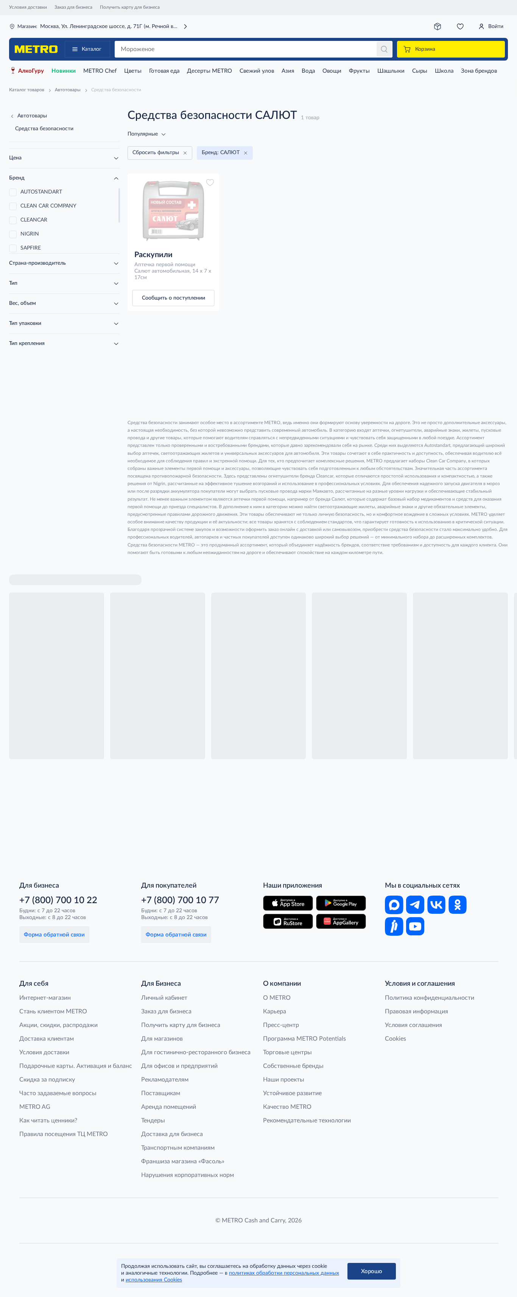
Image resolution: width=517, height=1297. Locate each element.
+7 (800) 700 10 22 (58, 900)
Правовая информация (416, 1011)
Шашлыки (391, 71)
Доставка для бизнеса (172, 1134)
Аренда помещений (168, 1107)
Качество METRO (287, 1107)
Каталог (91, 49)
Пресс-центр (281, 1025)
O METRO (277, 998)
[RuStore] (288, 921)
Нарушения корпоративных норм (187, 1175)
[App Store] (288, 903)
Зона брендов (479, 71)
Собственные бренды (293, 1066)
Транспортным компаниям (178, 1148)
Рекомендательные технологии (307, 1121)
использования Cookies (154, 1280)
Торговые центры (287, 1052)
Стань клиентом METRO (53, 1011)
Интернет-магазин (45, 998)
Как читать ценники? (48, 1121)
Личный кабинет (164, 998)
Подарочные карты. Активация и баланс (75, 1066)
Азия (288, 71)
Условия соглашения (413, 1025)
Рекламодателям (164, 1080)
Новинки (63, 71)
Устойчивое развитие (292, 1093)
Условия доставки (28, 7)
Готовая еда (164, 71)
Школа (444, 71)
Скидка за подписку (47, 1080)
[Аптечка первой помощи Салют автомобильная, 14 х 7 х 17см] (173, 211)
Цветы (133, 71)
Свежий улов (257, 71)
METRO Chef (100, 71)
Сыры (419, 71)
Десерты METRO (209, 71)
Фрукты (359, 71)
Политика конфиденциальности (429, 998)
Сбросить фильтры (155, 152)
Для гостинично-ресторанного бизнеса (196, 1052)
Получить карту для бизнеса (130, 7)
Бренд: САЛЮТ (221, 152)
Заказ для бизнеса (73, 7)
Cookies (395, 1039)
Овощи (331, 71)
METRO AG (34, 1107)
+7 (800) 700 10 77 (180, 900)
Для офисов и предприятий (179, 1066)
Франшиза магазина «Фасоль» (182, 1161)
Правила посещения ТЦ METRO (63, 1134)
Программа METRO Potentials (304, 1039)
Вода (308, 71)
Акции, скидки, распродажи (58, 1025)
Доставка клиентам (46, 1039)
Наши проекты (283, 1080)
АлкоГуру (31, 71)
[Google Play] (341, 903)
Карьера (274, 1011)
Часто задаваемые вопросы (58, 1093)
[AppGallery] (341, 921)
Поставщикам (160, 1093)
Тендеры (153, 1121)
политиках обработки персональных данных (284, 1273)
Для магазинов (162, 1039)
